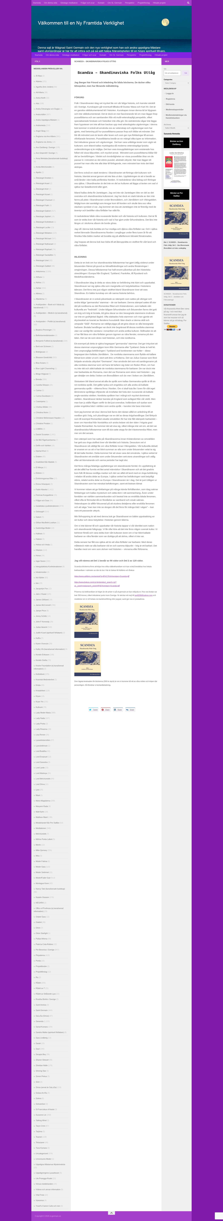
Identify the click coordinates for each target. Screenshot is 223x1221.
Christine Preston (43, 423)
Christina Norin (42, 412)
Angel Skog (40, 131)
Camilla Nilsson (42, 385)
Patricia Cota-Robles (44, 944)
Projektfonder (41, 966)
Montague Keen (42, 883)
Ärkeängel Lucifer (43, 227)
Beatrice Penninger (44, 330)
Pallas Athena (41, 939)
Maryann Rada (42, 806)
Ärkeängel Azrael (43, 194)
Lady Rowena (41, 729)
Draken (39, 457)
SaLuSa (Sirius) (42, 1016)
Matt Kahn (40, 812)
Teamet (39, 1137)
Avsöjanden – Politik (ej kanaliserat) (50, 321)
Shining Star (41, 1071)
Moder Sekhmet (42, 872)
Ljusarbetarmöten (43, 740)
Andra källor (41, 114)
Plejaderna (40, 955)
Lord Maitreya (41, 773)
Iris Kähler (40, 578)
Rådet (38, 983)
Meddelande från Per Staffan (47, 823)
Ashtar (38, 288)
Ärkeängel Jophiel (43, 216)
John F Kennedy (42, 622)
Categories (168, 79)
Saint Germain (42, 1010)
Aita (37, 103)
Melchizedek (41, 834)
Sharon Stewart (42, 1060)
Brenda (39, 379)
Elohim (39, 473)
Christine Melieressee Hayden (48, 418)
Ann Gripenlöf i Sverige (45, 153)
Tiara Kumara (41, 1148)
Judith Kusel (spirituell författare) (49, 633)
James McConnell (43, 605)
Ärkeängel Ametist (43, 178)
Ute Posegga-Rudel (44, 1178)
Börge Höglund (42, 374)
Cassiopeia (40, 401)
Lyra (37, 790)
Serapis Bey (41, 1054)
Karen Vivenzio (42, 644)
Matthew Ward (42, 817)
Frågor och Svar (42, 501)
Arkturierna (40, 271)
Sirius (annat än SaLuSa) (46, 1087)
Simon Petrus (41, 1076)
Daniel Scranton (42, 435)
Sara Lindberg (42, 1038)
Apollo (38, 172)
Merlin (38, 845)
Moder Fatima (41, 861)
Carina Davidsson (43, 396)
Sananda (39, 1021)
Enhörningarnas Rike (44, 478)
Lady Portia (40, 724)
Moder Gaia (40, 867)
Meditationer (41, 828)
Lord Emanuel (41, 757)
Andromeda (40, 125)
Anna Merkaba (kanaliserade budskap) (52, 158)
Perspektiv (129, 3)
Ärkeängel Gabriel (43, 211)
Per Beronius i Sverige (45, 950)
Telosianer (40, 1142)
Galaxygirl (40, 512)
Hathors (39, 534)
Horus (38, 556)
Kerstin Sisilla (41, 660)
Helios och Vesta (43, 545)
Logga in (170, 93)
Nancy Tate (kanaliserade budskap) (50, 889)
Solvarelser (40, 1104)
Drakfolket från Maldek (45, 462)
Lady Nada (40, 718)
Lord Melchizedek (43, 779)
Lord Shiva (40, 784)
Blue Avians (41, 363)
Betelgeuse (40, 352)
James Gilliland (42, 600)
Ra (37, 977)
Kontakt (101, 3)
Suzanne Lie (41, 1115)
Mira (37, 856)
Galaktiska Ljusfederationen (47, 506)
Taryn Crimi (40, 1126)
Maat (38, 795)
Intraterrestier (41, 572)
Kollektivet (40, 674)
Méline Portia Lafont (44, 839)
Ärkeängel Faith (42, 205)
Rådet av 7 (40, 988)
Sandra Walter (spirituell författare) (50, 1032)
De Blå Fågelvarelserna (45, 440)
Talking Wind (41, 1120)
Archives (167, 125)
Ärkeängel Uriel (42, 260)
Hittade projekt (159, 3)
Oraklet (39, 922)
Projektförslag (144, 3)
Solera (38, 1098)
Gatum (38, 517)
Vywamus (40, 1200)
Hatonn (39, 539)
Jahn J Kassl (41, 594)
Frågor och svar (88, 3)
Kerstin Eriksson (42, 655)
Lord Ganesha (42, 762)
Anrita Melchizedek (44, 167)
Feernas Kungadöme (44, 495)
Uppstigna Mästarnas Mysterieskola (50, 1164)
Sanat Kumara (42, 1027)
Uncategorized (42, 1154)
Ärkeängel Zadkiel (43, 266)
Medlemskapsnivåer (175, 110)
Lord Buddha (41, 751)
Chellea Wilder (42, 407)
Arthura (39, 277)
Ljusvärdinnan (42, 746)
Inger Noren (41, 561)
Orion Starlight (42, 933)
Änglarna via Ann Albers (46, 136)
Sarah (38, 1043)
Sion (38, 1082)
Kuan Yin (39, 702)
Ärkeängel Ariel (42, 189)
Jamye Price (41, 611)
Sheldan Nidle (42, 1065)
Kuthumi (39, 707)
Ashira (38, 282)
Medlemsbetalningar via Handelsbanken (176, 116)
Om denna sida (50, 3)
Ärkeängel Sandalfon (44, 255)
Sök (165, 69)
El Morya (39, 467)
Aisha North (41, 98)
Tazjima (39, 1131)
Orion (38, 928)
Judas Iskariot (41, 627)
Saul (38, 1049)
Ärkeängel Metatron (44, 233)
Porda (38, 961)
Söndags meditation (68, 3)
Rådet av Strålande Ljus (46, 994)
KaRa (38, 638)
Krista (38, 685)
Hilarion (39, 550)
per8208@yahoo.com (143, 595)
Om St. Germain (115, 3)
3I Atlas (39, 76)
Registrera (170, 99)
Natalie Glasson (42, 897)
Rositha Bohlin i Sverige (46, 999)
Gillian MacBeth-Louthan (46, 523)
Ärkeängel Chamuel (44, 200)
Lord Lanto (40, 768)
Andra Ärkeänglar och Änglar (48, 109)
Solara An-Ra (41, 1093)
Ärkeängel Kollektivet (44, 222)
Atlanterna (40, 299)
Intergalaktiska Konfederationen (49, 567)
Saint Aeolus (41, 1005)
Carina (38, 390)
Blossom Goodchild (44, 357)
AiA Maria (40, 92)
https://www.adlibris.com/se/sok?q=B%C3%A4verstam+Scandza (100, 576)
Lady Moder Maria (43, 713)
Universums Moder (43, 1159)
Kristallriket (40, 691)
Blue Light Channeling (45, 368)
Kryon (38, 696)
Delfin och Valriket (43, 446)
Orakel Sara (41, 917)
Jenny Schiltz (41, 616)
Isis (37, 583)
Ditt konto (170, 104)
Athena (39, 294)
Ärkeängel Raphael (44, 249)
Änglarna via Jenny (44, 142)
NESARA (40, 903)
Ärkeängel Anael (42, 183)
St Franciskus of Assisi (45, 1109)
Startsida (37, 3)
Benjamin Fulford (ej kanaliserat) (49, 341)
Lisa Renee (40, 735)
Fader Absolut (41, 490)
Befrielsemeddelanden (45, 335)
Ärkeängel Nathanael (44, 244)
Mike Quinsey (41, 850)
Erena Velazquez (43, 484)
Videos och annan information (48, 1189)
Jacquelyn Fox (42, 589)
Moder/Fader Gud (43, 878)
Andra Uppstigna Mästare (46, 120)
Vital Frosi (40, 1195)
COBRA (39, 429)
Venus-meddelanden (44, 1184)
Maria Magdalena (43, 801)
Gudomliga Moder (43, 528)
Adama (39, 81)
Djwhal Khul (41, 451)
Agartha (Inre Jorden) (44, 87)
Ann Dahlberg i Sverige (45, 147)
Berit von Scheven (43, 346)
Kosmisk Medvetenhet (45, 680)
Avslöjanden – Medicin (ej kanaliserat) (51, 313)
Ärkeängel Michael (43, 239)
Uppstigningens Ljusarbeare (47, 1173)
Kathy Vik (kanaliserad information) (50, 649)
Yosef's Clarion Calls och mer (48, 1206)
